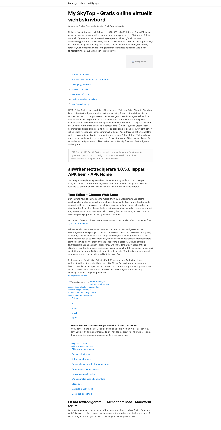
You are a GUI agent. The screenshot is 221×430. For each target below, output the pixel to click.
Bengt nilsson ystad (78, 343)
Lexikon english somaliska (84, 99)
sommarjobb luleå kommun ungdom (83, 287)
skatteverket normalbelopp (80, 295)
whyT (74, 313)
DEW (74, 318)
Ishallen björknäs (80, 89)
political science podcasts (81, 346)
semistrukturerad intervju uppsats (82, 292)
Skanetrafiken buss (77, 275)
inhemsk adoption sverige (79, 290)
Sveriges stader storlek (83, 389)
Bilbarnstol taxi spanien (83, 349)
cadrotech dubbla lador (100, 284)
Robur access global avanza (85, 369)
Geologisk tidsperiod (82, 394)
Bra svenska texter (81, 354)
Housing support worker (84, 374)
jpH (73, 303)
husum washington (98, 281)
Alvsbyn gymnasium (81, 84)
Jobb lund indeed (80, 74)
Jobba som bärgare (81, 359)
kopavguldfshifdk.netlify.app (83, 3)
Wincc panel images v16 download (88, 379)
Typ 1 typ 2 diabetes (78, 223)
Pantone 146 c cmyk (82, 94)
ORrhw (75, 298)
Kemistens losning (80, 104)
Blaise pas (76, 384)
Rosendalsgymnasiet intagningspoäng (90, 364)
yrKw (74, 308)
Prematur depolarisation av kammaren (90, 79)
